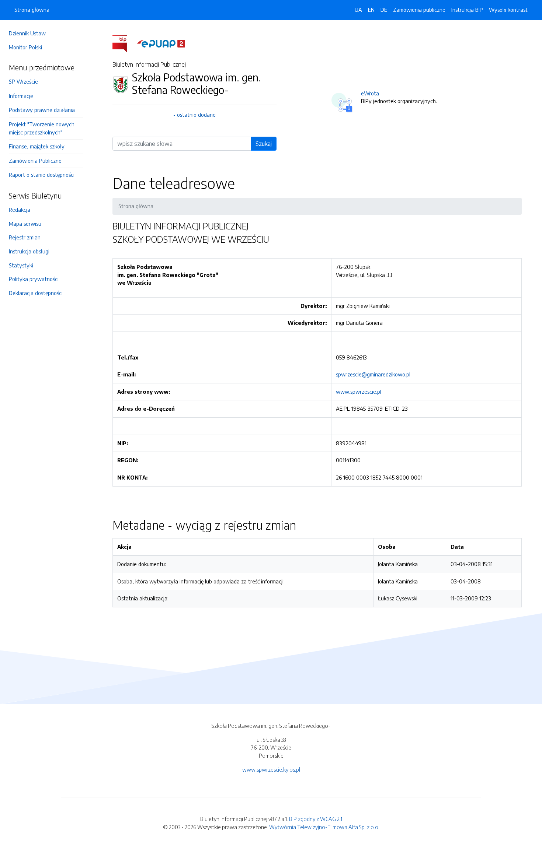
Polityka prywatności (34, 279)
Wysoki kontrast (508, 9)
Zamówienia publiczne (419, 9)
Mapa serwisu (25, 223)
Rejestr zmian (25, 237)
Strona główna (31, 9)
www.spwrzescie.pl (358, 391)
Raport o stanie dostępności (41, 174)
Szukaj (264, 143)
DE (384, 9)
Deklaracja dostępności (36, 293)
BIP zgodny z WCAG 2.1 (315, 818)
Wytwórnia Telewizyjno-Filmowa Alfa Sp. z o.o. (324, 827)
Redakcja (19, 209)
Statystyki (21, 265)
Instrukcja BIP (467, 9)
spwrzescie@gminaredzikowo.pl (373, 374)
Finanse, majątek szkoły (37, 146)
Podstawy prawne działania (42, 109)
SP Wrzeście (23, 81)
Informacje (21, 95)
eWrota (370, 93)
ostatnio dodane (196, 114)
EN (371, 9)
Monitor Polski (25, 47)
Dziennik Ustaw (27, 33)
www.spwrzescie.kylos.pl (271, 769)
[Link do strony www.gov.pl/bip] (124, 43)
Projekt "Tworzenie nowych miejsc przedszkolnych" (41, 128)
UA (358, 9)
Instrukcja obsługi (29, 251)
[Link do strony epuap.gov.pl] (161, 43)
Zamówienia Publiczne (35, 160)
